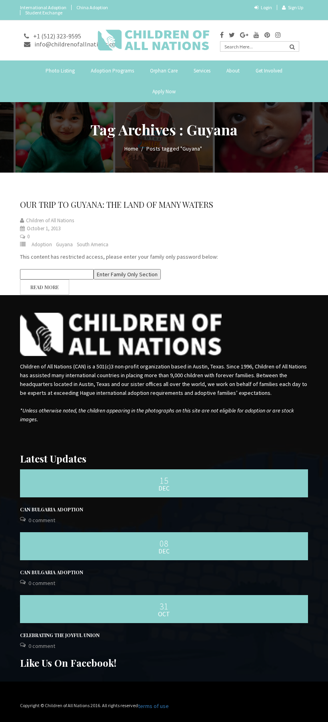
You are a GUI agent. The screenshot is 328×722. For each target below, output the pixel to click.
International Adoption (43, 7)
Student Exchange (43, 13)
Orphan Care (164, 70)
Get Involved (269, 70)
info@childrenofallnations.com (77, 44)
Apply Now (164, 91)
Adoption (42, 244)
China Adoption (92, 7)
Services (202, 70)
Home (131, 148)
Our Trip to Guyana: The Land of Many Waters (116, 204)
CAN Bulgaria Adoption (51, 509)
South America (92, 244)
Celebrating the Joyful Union (60, 635)
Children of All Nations (50, 220)
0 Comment (41, 520)
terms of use (153, 706)
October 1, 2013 (43, 228)
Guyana (64, 244)
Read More (44, 287)
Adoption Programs (112, 70)
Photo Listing (60, 70)
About (233, 70)
